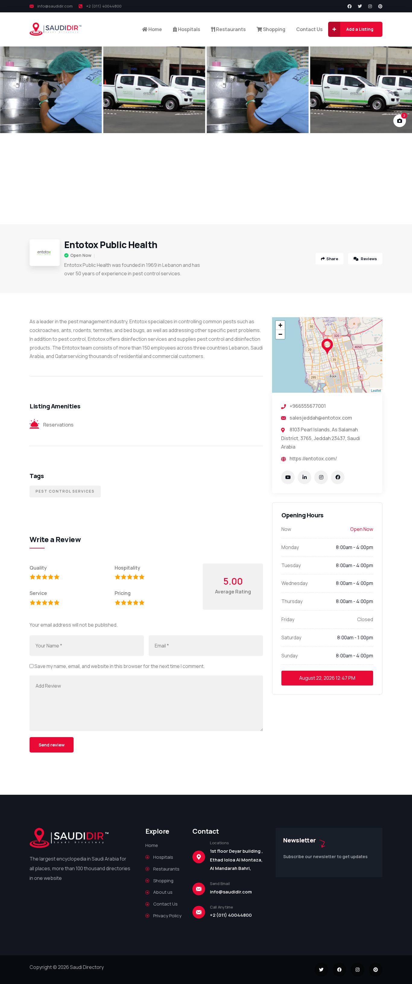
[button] (400, 90)
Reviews (368, 258)
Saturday (291, 637)
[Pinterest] (380, 6)
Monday (290, 547)
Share (332, 258)
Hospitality (127, 567)
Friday (287, 619)
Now (286, 529)
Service (38, 593)
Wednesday (294, 583)
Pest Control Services (65, 491)
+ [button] (280, 325)
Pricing (123, 593)
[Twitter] (360, 6)
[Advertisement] (206, 179)
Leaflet (376, 390)
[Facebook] (349, 6)
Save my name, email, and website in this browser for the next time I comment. (119, 666)
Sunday (289, 655)
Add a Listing (359, 29)
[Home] (56, 29)
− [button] (280, 334)
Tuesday (291, 565)
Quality (38, 567)
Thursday (292, 601)
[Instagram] (370, 6)
